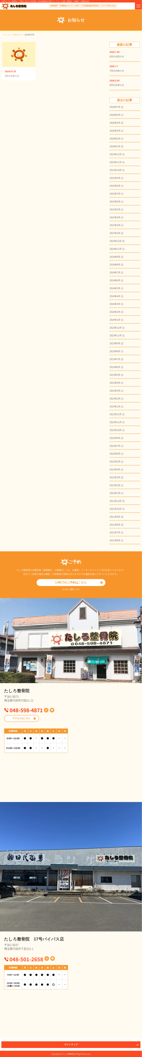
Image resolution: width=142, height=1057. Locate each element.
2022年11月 (115, 422)
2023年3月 (115, 390)
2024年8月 (115, 264)
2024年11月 (115, 248)
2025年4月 (115, 217)
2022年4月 (115, 469)
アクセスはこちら (21, 718)
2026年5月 (115, 114)
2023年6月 (115, 366)
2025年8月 (115, 185)
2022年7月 (115, 445)
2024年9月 (115, 256)
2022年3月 (115, 477)
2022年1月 (115, 492)
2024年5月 (115, 288)
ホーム (6, 34)
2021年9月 (115, 516)
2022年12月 (115, 414)
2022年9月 (115, 437)
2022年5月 (115, 461)
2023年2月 (115, 398)
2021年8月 (115, 524)
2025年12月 (115, 154)
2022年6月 (115, 453)
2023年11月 (115, 335)
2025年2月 (115, 232)
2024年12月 (115, 240)
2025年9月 (115, 177)
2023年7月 (115, 359)
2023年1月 (115, 406)
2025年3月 (115, 225)
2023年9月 (115, 343)
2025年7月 (115, 193)
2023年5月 (115, 374)
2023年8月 (115, 351)
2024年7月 (115, 272)
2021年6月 (115, 540)
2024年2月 (115, 311)
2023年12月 (115, 327)
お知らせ (17, 34)
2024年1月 (115, 319)
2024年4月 (115, 296)
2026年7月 (115, 106)
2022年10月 (115, 429)
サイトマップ (71, 1044)
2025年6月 (115, 201)
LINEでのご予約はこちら (71, 582)
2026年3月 (115, 130)
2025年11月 (115, 162)
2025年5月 (115, 209)
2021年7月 (115, 532)
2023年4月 (115, 382)
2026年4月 (115, 122)
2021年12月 (115, 500)
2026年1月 (115, 146)
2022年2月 (115, 485)
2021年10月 (115, 508)
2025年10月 (115, 169)
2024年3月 (115, 303)
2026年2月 (115, 138)
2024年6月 (115, 280)
